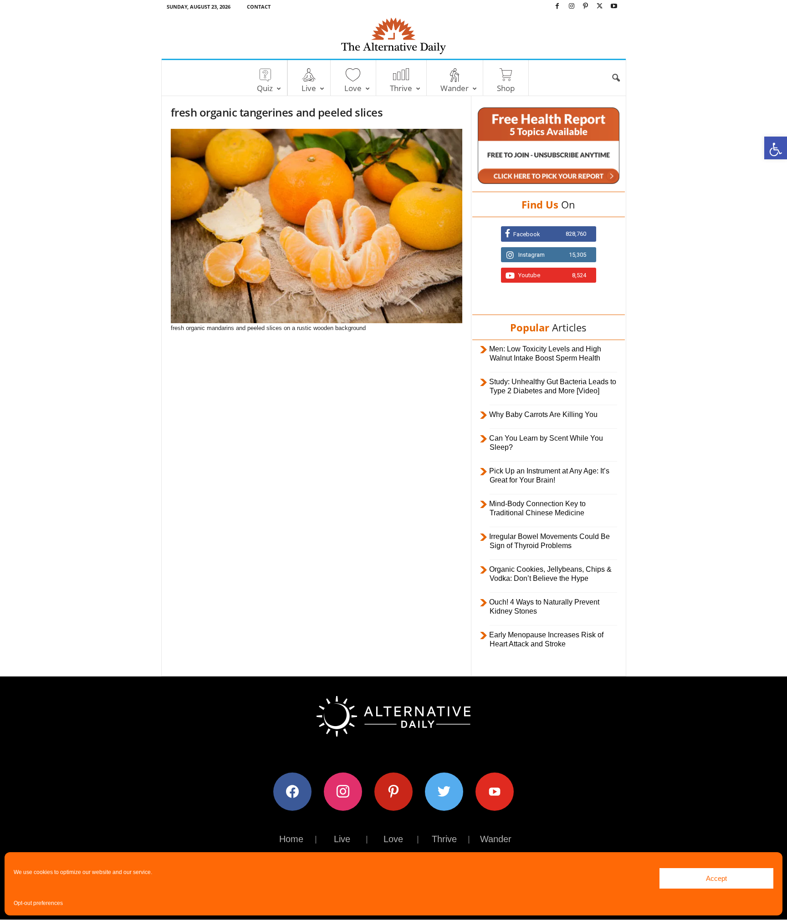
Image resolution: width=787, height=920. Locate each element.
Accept (716, 878)
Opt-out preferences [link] (38, 903)
